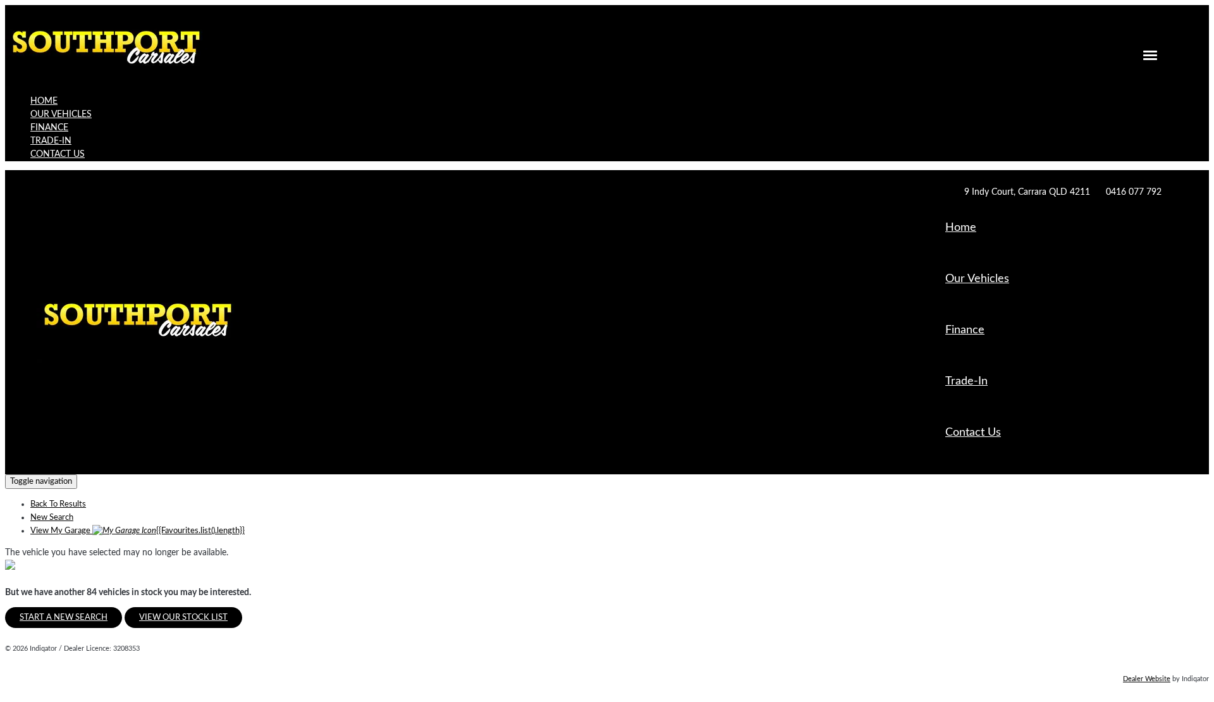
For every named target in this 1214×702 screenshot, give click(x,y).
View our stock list (183, 617)
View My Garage (137, 531)
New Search (51, 518)
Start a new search (63, 617)
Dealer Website (1146, 678)
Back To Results (58, 504)
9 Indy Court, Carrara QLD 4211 (1027, 192)
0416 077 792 (1134, 192)
